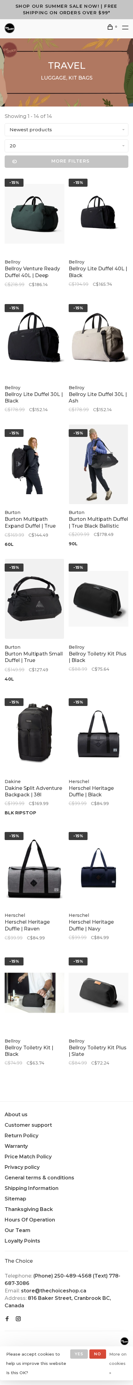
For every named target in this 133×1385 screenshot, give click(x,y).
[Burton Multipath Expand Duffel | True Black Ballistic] (34, 465)
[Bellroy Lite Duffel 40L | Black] (98, 215)
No (97, 1354)
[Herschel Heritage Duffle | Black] (98, 734)
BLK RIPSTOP (20, 813)
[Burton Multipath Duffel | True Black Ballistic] (98, 465)
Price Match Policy (28, 1157)
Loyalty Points (22, 1241)
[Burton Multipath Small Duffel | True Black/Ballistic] (34, 600)
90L (73, 544)
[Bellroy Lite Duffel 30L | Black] (34, 340)
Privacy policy (22, 1167)
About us (16, 1114)
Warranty (16, 1146)
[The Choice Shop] (124, 1341)
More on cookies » (118, 1363)
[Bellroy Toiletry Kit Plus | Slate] (98, 993)
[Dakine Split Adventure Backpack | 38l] (34, 734)
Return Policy (21, 1136)
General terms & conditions (39, 1178)
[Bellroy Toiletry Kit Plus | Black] (98, 600)
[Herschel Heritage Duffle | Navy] (98, 868)
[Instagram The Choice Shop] (18, 1319)
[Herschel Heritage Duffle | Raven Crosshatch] (34, 868)
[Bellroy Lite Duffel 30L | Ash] (98, 340)
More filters (70, 161)
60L (9, 544)
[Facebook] (7, 1319)
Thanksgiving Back (29, 1209)
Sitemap (15, 1199)
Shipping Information (31, 1188)
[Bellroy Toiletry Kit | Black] (34, 993)
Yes (79, 1354)
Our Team (17, 1230)
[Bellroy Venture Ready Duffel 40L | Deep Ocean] (34, 215)
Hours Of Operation (30, 1220)
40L (9, 679)
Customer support (28, 1125)
